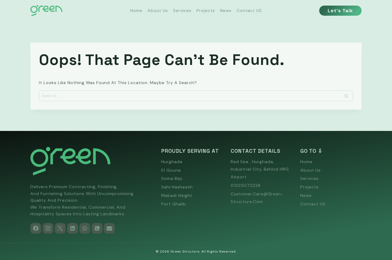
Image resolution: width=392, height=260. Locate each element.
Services (182, 10)
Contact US (249, 10)
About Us (157, 10)
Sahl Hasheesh (177, 187)
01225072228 (246, 185)
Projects (206, 10)
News (225, 10)
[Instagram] (48, 228)
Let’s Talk (340, 10)
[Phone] (97, 228)
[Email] (109, 228)
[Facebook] (35, 228)
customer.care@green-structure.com (257, 197)
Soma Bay (172, 178)
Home (136, 10)
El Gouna (171, 170)
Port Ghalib (173, 204)
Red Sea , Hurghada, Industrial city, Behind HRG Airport (260, 169)
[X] (60, 228)
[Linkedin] (72, 228)
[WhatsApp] (84, 228)
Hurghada (171, 161)
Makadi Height (176, 195)
